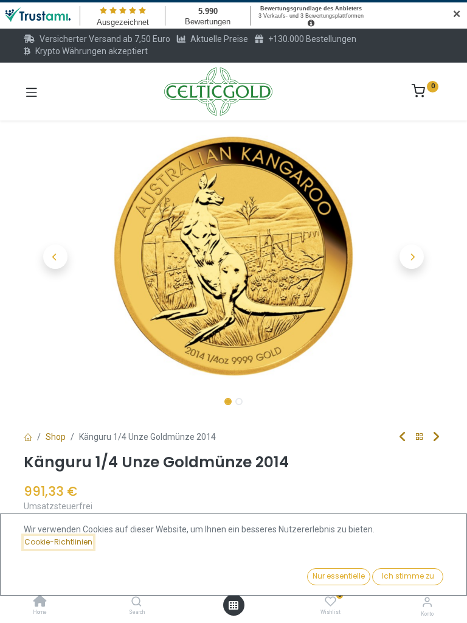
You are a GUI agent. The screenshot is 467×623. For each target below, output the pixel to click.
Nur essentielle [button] (339, 576)
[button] (55, 257)
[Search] (136, 602)
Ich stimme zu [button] (408, 576)
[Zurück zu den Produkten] (419, 437)
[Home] (40, 602)
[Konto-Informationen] (427, 602)
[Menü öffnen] (233, 605)
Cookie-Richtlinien (58, 542)
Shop (56, 437)
